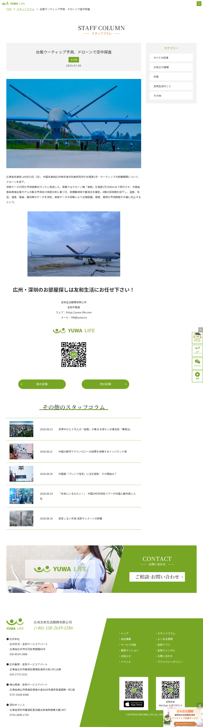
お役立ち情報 (161, 67)
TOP (8, 9)
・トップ (123, 633)
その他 (157, 95)
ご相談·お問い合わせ (157, 576)
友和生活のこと (162, 86)
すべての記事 (161, 57)
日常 (156, 76)
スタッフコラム (25, 9)
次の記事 (105, 384)
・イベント (124, 662)
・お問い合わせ (164, 656)
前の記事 (42, 384)
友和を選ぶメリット (197, 341)
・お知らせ (124, 656)
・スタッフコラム (165, 633)
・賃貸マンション (128, 650)
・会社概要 (124, 639)
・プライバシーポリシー (169, 662)
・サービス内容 (127, 644)
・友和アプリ (162, 644)
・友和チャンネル (165, 650)
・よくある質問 (164, 639)
